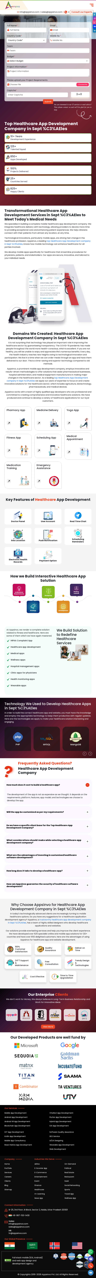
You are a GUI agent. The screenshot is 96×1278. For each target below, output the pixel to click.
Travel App (69, 1194)
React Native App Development (18, 1145)
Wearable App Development (62, 1145)
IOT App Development (14, 1132)
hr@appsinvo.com (18, 1233)
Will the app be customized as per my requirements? (35, 812)
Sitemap (8, 1189)
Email (53, 25)
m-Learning (39, 1194)
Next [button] (89, 753)
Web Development (58, 1149)
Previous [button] (84, 753)
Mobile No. (55, 35)
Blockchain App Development (17, 1125)
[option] (19, 738)
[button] (91, 1272)
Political (67, 1168)
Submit (48, 101)
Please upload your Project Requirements (27, 80)
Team (10, 46)
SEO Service (55, 1136)
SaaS (66, 1181)
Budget (11, 56)
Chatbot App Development (61, 1113)
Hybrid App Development (60, 1121)
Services (8, 1172)
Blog (6, 1185)
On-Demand (70, 1164)
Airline (37, 1164)
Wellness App (70, 1198)
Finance (37, 1185)
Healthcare (39, 1189)
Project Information (17, 66)
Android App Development (16, 1117)
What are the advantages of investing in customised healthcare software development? (41, 856)
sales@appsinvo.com (51, 12)
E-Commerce (40, 1172)
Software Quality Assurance (62, 1132)
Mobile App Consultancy (15, 1140)
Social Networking (72, 1185)
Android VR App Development (17, 1121)
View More (48, 1026)
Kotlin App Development (15, 1136)
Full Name (12, 25)
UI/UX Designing (56, 1140)
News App (38, 1198)
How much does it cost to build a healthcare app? (33, 784)
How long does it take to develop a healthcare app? (34, 870)
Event (36, 1181)
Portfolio (8, 1168)
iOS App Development (59, 1125)
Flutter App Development (61, 1117)
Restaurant (69, 1176)
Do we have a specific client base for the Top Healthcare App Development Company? (39, 826)
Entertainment (40, 1176)
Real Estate (69, 1172)
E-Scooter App (40, 1168)
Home (7, 1164)
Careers (7, 1176)
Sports (67, 1189)
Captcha (12, 90)
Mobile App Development (15, 1113)
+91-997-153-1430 (21, 1215)
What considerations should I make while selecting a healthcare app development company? (43, 841)
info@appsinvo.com (29, 12)
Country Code (14, 35)
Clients (7, 1181)
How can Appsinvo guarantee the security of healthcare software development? (42, 885)
